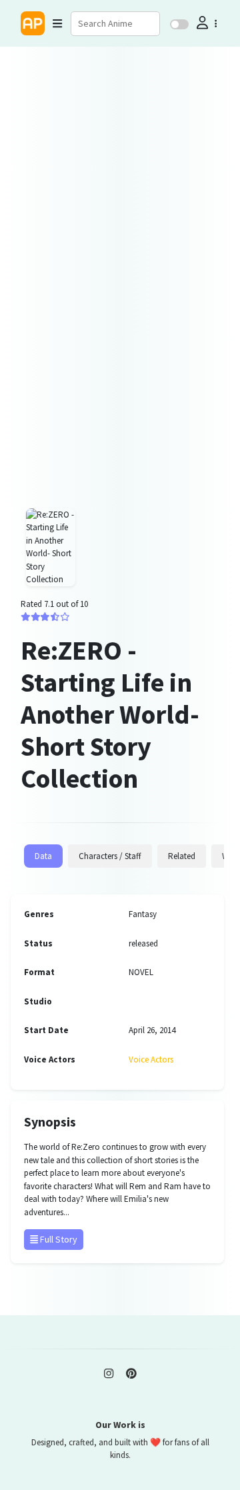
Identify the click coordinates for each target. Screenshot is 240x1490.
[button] (205, 23)
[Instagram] (108, 1373)
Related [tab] (181, 856)
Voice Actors (151, 1059)
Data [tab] (43, 856)
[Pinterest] (131, 1373)
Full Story (57, 1239)
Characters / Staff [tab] (110, 856)
